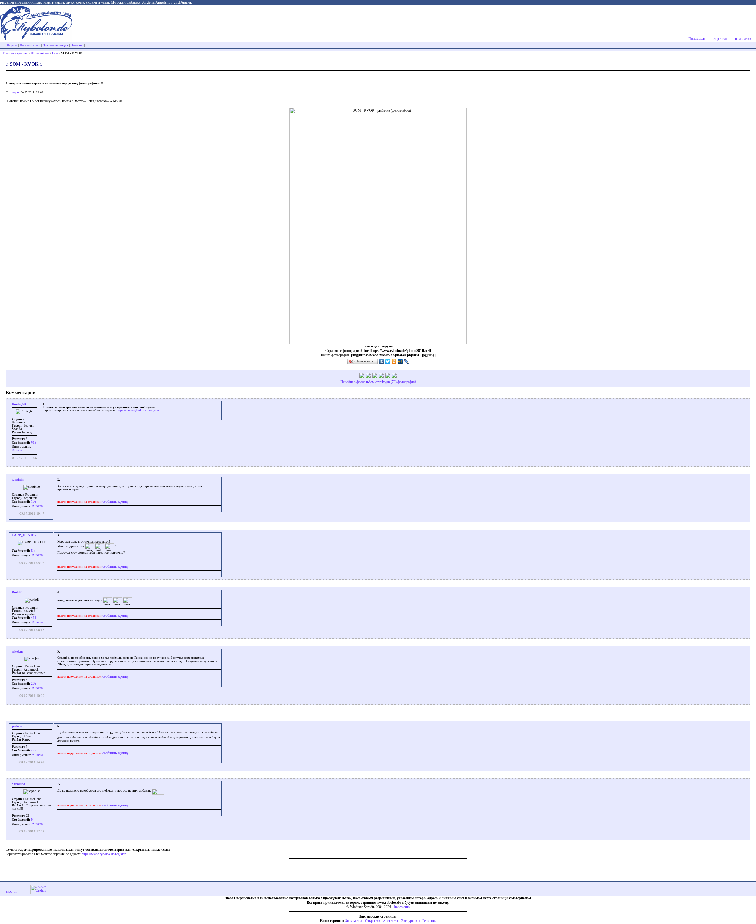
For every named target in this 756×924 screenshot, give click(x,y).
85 (32, 551)
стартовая (720, 39)
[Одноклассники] (394, 361)
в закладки (743, 39)
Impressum (402, 907)
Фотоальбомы (29, 45)
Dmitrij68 (19, 404)
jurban (17, 726)
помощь (699, 38)
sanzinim (18, 479)
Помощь (77, 45)
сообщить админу (115, 502)
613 (33, 442)
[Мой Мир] (400, 361)
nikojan (14, 92)
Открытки (372, 921)
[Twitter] (388, 361)
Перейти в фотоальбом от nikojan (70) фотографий (378, 382)
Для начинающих (55, 45)
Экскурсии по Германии (418, 921)
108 (33, 502)
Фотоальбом (40, 53)
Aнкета (17, 450)
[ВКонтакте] (382, 361)
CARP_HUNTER (24, 535)
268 (33, 683)
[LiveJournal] (406, 361)
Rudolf (17, 592)
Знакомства (353, 921)
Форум (12, 45)
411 (33, 618)
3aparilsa (18, 783)
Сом (55, 53)
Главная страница (15, 53)
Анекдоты (390, 921)
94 (32, 819)
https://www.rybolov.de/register (138, 410)
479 (33, 750)
